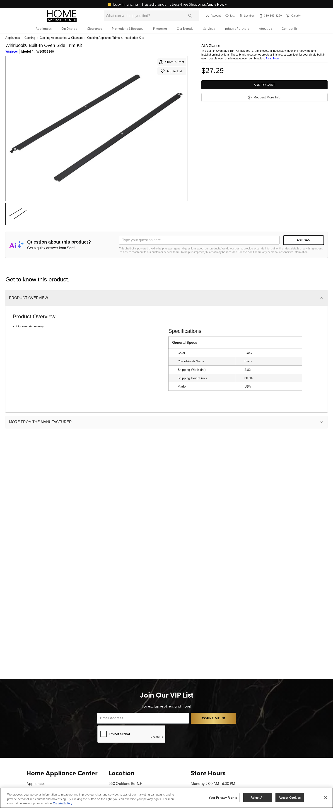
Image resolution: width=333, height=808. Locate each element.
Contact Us (289, 28)
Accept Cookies (290, 797)
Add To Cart (264, 85)
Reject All (257, 797)
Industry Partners (236, 28)
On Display (69, 28)
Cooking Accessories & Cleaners (61, 37)
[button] (207, 16)
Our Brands (185, 28)
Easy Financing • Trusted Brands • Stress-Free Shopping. (170, 4)
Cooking (29, 37)
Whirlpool (11, 51)
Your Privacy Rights (223, 797)
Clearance (94, 28)
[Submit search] (190, 16)
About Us (265, 28)
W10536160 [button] (45, 51)
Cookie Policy (62, 803)
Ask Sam (304, 240)
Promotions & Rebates (127, 28)
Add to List (174, 71)
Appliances (44, 28)
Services (209, 28)
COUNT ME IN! (213, 718)
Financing (160, 28)
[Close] (326, 798)
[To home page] (61, 16)
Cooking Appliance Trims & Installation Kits (115, 37)
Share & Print (174, 62)
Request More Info (267, 97)
